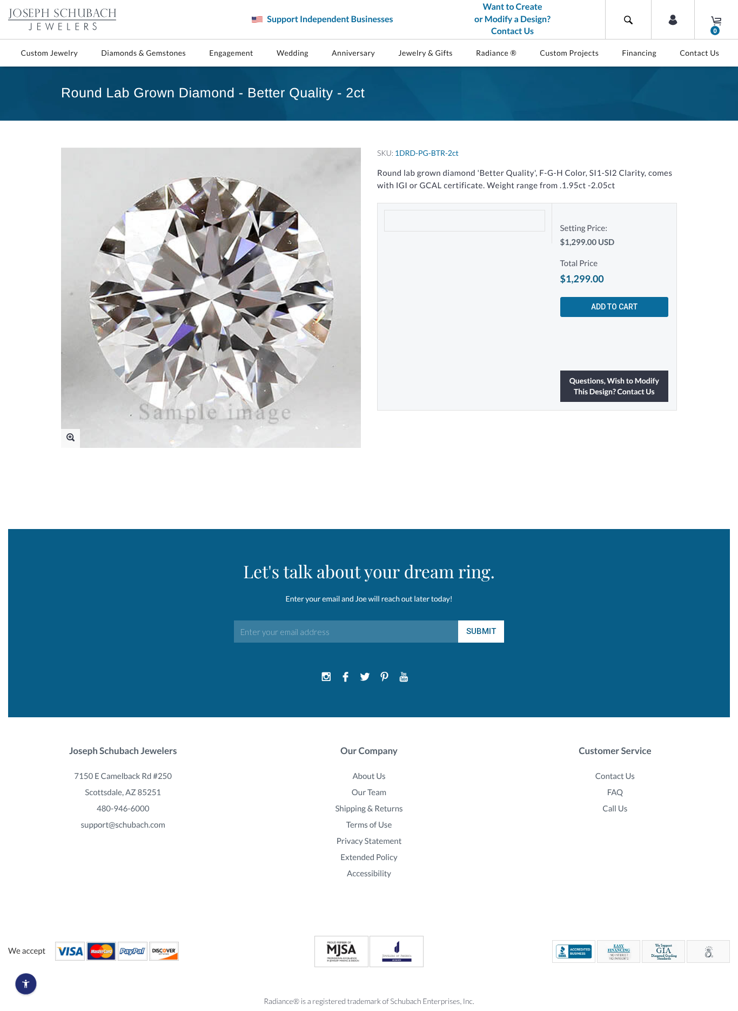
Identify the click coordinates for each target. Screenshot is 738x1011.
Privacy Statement (369, 841)
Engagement (231, 52)
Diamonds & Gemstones (143, 52)
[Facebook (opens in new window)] (346, 677)
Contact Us (699, 52)
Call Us (614, 809)
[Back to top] (724, 878)
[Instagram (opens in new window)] (326, 677)
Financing (639, 52)
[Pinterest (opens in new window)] (384, 677)
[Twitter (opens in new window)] (365, 677)
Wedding (292, 52)
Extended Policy (368, 857)
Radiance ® (496, 52)
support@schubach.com (123, 825)
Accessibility (369, 873)
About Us (368, 776)
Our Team (369, 792)
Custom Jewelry (49, 52)
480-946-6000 (123, 809)
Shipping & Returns (368, 809)
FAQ (615, 792)
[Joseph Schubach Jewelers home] (62, 19)
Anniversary (353, 52)
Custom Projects (569, 52)
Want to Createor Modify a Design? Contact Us (512, 19)
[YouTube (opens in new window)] (403, 677)
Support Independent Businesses (329, 19)
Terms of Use (369, 825)
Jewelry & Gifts (425, 52)
